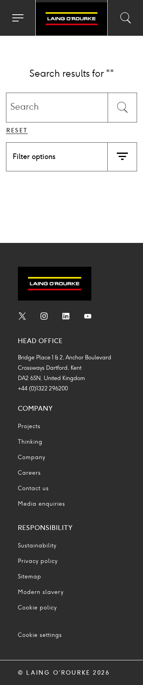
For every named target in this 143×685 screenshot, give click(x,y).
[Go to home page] (71, 19)
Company (31, 457)
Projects (29, 426)
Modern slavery (41, 592)
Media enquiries (41, 504)
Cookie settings (40, 635)
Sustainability (37, 545)
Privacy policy (38, 561)
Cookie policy (37, 607)
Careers (29, 473)
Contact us (33, 488)
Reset (17, 130)
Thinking (30, 442)
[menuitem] (22, 317)
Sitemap (29, 576)
